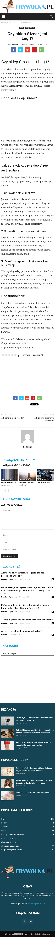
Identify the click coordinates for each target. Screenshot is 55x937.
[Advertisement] (27, 119)
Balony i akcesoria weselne (12, 834)
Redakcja (14, 44)
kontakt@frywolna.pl (36, 903)
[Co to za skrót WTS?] (45, 475)
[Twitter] (30, 921)
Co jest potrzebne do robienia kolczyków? (21, 631)
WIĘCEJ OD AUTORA (16, 465)
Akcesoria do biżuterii (10, 842)
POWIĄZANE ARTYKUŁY (19, 460)
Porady (4, 823)
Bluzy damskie (30, 28)
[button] (51, 16)
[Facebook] (24, 921)
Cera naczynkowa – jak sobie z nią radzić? (33, 793)
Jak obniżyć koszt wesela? (12, 418)
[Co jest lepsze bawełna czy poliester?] (9, 475)
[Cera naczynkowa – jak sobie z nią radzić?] (7, 795)
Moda (21, 28)
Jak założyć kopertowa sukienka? (44, 419)
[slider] (9, 354)
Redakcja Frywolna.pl (9, 579)
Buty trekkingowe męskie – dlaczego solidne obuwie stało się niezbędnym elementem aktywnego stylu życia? (27, 590)
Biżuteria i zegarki (8, 838)
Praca (3, 830)
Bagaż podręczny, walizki (11, 849)
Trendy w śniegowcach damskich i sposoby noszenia (27, 619)
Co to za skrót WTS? (44, 483)
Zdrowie (4, 826)
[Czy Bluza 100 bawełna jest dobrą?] (27, 475)
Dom (3, 819)
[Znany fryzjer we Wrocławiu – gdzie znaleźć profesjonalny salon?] (7, 721)
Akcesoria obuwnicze (10, 846)
